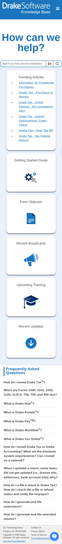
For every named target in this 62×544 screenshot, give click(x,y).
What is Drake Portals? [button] (21, 412)
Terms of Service (39, 535)
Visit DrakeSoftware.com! (43, 538)
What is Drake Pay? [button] (20, 421)
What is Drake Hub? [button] (19, 403)
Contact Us (36, 527)
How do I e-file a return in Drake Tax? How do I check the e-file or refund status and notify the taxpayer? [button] (30, 489)
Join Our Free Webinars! (14, 541)
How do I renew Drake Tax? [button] (24, 382)
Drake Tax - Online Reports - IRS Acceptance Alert (36, 106)
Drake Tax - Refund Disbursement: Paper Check (33, 120)
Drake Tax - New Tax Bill (36, 130)
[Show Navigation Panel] (58, 8)
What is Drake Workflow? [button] (23, 430)
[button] (49, 64)
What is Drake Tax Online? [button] (24, 439)
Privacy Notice (38, 531)
